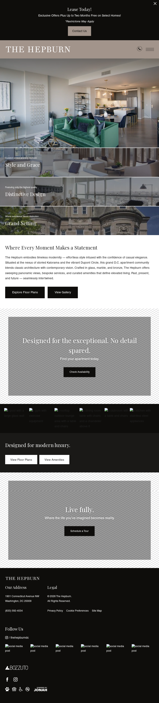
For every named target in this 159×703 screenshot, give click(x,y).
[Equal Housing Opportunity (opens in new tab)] (14, 689)
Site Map (97, 610)
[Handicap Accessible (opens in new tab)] (21, 689)
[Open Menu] (150, 49)
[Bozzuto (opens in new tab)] (16, 668)
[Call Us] (139, 49)
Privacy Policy (55, 610)
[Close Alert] (155, 4)
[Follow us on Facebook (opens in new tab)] (7, 679)
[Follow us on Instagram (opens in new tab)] (15, 679)
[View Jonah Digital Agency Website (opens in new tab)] (40, 689)
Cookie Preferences (77, 610)
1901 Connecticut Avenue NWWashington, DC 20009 (22, 598)
